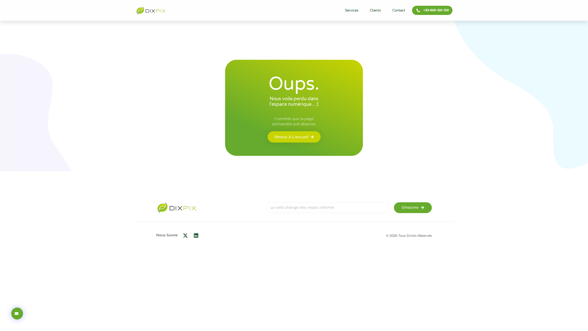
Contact (398, 10)
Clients (375, 10)
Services (351, 10)
